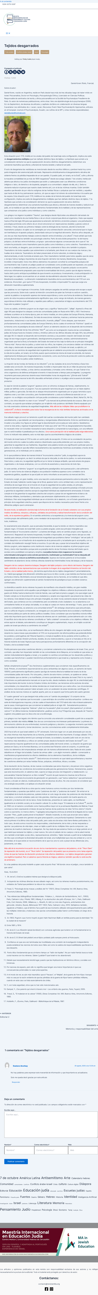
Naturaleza (68, 1203)
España (88, 1191)
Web (70, 1145)
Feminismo (5, 1197)
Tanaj (70, 1210)
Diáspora (85, 1184)
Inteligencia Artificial (87, 1197)
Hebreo (50, 1196)
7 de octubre (9, 52)
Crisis (55, 1184)
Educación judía (36, 1190)
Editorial (4, 1190)
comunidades (18, 1184)
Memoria (58, 1203)
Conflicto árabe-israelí (24, 52)
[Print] (23, 72)
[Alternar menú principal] (8, 33)
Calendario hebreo (80, 1178)
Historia (59, 1197)
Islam (10, 1203)
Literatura (44, 1203)
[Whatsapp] (15, 72)
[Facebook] (6, 72)
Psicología (44, 52)
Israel (36, 52)
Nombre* (7, 1145)
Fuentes (25, 1196)
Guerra (34, 1197)
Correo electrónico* (41, 1145)
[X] (10, 72)
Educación (15, 1190)
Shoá (55, 1210)
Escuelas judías (74, 1190)
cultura (63, 1184)
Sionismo (63, 1210)
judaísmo (24, 1203)
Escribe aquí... (9, 1110)
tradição (75, 1210)
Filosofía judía (15, 1197)
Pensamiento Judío (15, 1209)
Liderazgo (32, 1203)
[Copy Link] (19, 72)
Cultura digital (73, 1184)
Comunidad (6, 1184)
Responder (16, 1082)
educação (53, 1191)
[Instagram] (51, 1290)
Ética (80, 1210)
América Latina (29, 1178)
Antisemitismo (52, 1178)
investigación (4, 1203)
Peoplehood (36, 1210)
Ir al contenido (6, 1)
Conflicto (26, 1184)
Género (41, 1197)
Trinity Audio (27, 59)
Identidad (70, 1196)
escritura (60, 1191)
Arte (67, 1178)
